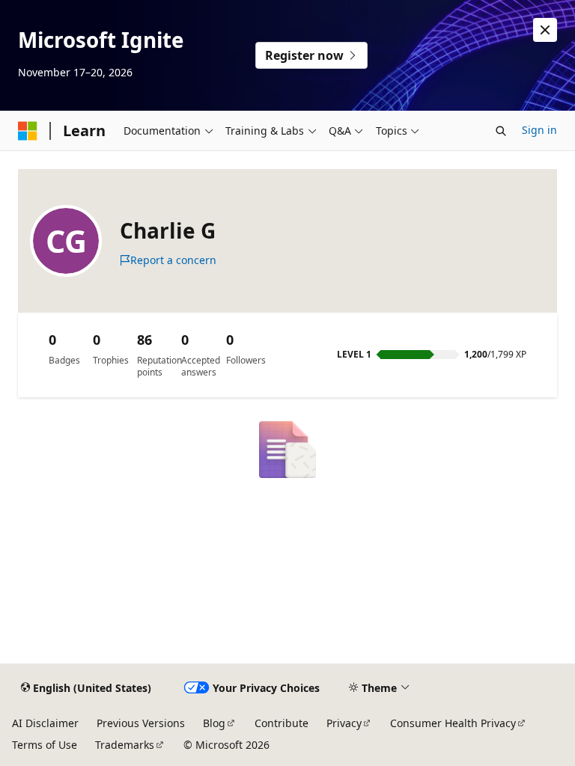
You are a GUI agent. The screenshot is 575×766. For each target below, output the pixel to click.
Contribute (281, 723)
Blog (214, 723)
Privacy (344, 723)
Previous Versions (141, 723)
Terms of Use (44, 745)
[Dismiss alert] (545, 30)
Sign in (539, 130)
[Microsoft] (27, 131)
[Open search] (501, 130)
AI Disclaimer (45, 723)
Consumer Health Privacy (453, 723)
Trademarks (124, 745)
